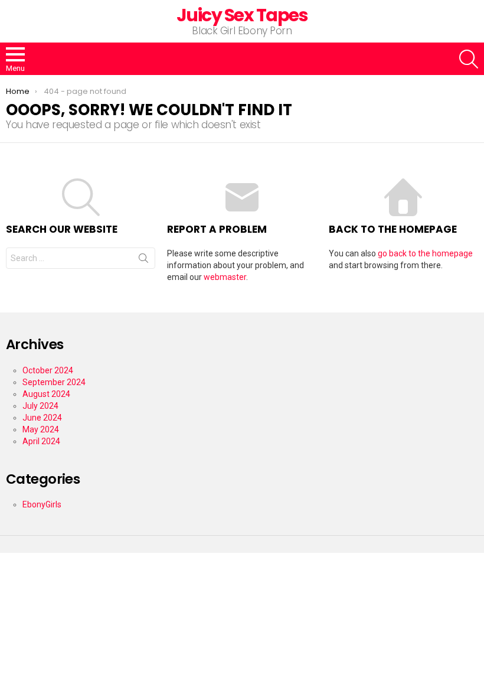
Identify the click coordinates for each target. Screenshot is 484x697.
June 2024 (42, 417)
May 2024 (40, 429)
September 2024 (54, 382)
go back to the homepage (425, 253)
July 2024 (40, 406)
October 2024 (47, 370)
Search (143, 260)
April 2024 (41, 441)
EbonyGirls (41, 504)
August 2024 (46, 394)
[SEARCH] (468, 59)
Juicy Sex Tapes (242, 15)
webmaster (225, 277)
